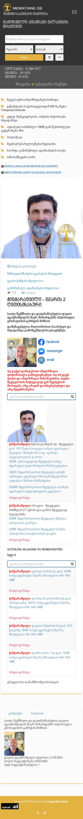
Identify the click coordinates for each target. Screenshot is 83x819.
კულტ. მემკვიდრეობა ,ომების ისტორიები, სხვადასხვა (33, 118)
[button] (78, 181)
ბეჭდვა (30, 292)
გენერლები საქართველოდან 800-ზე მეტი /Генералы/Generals (34, 108)
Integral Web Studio (57, 801)
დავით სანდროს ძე (46, 626)
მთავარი (23, 84)
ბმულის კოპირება (23, 266)
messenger (54, 351)
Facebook (37, 713)
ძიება (24, 57)
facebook (52, 342)
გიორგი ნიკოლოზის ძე (48, 598)
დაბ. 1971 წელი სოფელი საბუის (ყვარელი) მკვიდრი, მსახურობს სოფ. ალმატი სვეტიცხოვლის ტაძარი (39, 453)
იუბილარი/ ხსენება (51, 84)
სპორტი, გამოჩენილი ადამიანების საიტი (36, 150)
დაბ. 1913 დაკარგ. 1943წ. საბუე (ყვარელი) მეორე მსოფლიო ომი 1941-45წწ (40, 630)
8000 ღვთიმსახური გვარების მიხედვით (33, 173)
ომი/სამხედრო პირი (20, 157)
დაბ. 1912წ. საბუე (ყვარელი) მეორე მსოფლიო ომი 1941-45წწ (40, 657)
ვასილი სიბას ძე (44, 571)
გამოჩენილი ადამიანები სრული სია (33, 288)
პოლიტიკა (14, 137)
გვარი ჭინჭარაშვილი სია (25, 281)
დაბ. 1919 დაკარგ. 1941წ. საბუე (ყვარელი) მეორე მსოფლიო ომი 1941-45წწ (40, 603)
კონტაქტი (15, 713)
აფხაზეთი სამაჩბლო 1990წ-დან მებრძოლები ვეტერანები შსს (36, 128)
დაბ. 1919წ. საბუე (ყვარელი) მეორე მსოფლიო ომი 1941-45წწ (40, 576)
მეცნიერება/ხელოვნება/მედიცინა (31, 144)
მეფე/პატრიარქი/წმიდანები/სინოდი (32, 100)
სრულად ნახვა (19, 498)
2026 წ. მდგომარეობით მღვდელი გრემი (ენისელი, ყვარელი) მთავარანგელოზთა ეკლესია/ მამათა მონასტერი (38, 476)
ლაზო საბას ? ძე (44, 653)
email (50, 360)
